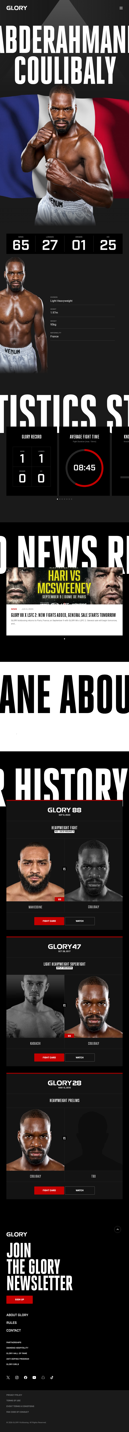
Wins (21, 237)
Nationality (55, 333)
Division (53, 297)
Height (53, 309)
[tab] (57, 499)
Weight (53, 321)
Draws (78, 237)
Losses (50, 237)
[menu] (121, 8)
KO (108, 237)
